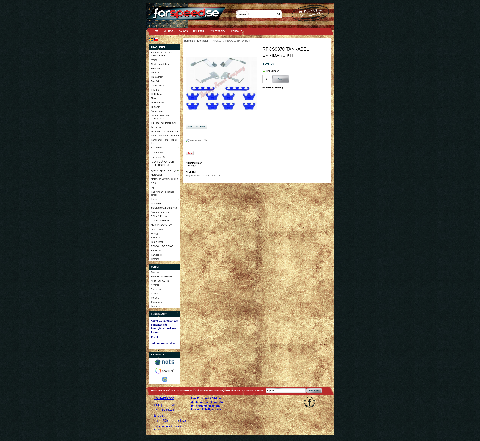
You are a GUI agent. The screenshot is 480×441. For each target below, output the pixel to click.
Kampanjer (156, 255)
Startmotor (156, 203)
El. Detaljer (156, 94)
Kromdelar (156, 147)
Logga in (155, 306)
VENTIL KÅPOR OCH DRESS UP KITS (163, 163)
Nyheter (198, 31)
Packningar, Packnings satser (162, 193)
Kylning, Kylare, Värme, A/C (165, 170)
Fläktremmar (157, 102)
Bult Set (155, 81)
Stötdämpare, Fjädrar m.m (164, 208)
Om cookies (157, 302)
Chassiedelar (158, 85)
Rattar (154, 199)
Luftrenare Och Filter (162, 157)
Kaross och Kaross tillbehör (165, 135)
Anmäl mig (314, 390)
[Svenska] (151, 39)
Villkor (168, 31)
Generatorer (157, 111)
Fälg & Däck (157, 242)
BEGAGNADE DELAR (162, 246)
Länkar (154, 293)
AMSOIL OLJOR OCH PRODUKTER (162, 54)
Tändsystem (157, 229)
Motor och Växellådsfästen (164, 179)
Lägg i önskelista (196, 126)
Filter (153, 98)
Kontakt (236, 31)
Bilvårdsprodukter (160, 64)
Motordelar (156, 175)
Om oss (183, 31)
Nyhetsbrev (217, 31)
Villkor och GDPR (160, 280)
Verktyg (154, 233)
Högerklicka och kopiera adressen (203, 175)
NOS (153, 183)
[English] (156, 39)
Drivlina (155, 90)
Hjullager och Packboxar (163, 123)
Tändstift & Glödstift (160, 220)
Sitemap (155, 259)
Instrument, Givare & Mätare (165, 131)
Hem (155, 31)
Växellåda (156, 237)
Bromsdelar (157, 77)
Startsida (188, 41)
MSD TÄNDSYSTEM (161, 225)
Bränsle (155, 72)
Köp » (281, 79)
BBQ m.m (155, 250)
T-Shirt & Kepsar (159, 216)
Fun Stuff (155, 107)
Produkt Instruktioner (161, 276)
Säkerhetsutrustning (161, 212)
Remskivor (157, 152)
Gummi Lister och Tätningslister (160, 117)
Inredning (156, 127)
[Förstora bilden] (221, 83)
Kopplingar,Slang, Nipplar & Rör (165, 142)
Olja (153, 187)
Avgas (154, 60)
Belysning (156, 68)
